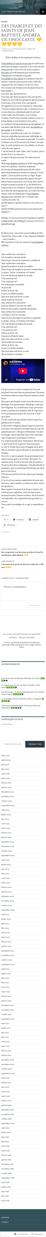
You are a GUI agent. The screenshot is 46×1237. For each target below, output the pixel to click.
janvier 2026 (6, 787)
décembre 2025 (7, 792)
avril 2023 (5, 933)
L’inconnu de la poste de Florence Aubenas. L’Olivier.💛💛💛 (22, 564)
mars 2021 (5, 1046)
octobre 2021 (6, 1014)
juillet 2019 (5, 1132)
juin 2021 (5, 1033)
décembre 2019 (7, 1110)
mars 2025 (5, 828)
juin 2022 (5, 978)
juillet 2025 (6, 815)
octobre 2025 (6, 801)
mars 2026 (5, 778)
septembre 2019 (7, 1123)
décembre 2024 (7, 842)
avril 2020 (5, 1092)
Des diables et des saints (12, 78)
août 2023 (5, 914)
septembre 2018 (7, 1178)
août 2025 (5, 810)
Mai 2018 (5, 1196)
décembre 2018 (7, 1164)
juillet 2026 (6, 760)
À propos (5, 1218)
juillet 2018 (5, 1187)
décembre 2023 (7, 896)
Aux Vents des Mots (13, 11)
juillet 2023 (6, 919)
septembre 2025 (8, 805)
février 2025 (6, 833)
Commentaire (34, 605)
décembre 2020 (7, 1060)
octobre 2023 (6, 905)
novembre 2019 (7, 1114)
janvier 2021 (6, 1055)
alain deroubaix (18, 49)
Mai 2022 (5, 983)
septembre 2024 (8, 855)
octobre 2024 (6, 851)
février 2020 (6, 1101)
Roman (4, 22)
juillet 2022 (6, 973)
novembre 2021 (7, 1010)
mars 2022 (5, 992)
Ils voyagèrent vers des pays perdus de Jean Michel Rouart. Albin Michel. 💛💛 (22, 552)
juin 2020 (5, 1087)
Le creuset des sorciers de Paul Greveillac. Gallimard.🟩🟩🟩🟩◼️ (21, 686)
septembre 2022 (8, 964)
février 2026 (6, 783)
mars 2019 (5, 1151)
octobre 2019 (6, 1119)
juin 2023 (5, 924)
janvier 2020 (6, 1105)
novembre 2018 (7, 1169)
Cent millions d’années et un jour (16, 63)
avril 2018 (5, 1201)
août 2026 (5, 755)
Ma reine (5, 72)
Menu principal (43, 12)
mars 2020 (5, 1096)
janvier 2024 (6, 892)
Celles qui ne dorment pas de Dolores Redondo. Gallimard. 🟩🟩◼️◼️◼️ (21, 707)
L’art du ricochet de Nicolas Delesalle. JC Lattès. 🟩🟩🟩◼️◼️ (23, 679)
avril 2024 (5, 878)
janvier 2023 (6, 946)
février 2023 (6, 942)
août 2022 (5, 969)
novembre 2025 (7, 796)
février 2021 (6, 1051)
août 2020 (5, 1078)
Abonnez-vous (35, 744)
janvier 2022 (6, 1001)
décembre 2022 (7, 951)
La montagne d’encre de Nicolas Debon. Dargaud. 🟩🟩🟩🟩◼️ (22, 700)
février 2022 (6, 996)
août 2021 (5, 1023)
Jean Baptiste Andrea (15, 163)
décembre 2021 (7, 1005)
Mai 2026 (5, 769)
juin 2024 (5, 869)
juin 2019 (5, 1137)
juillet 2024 (6, 864)
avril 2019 (5, 1146)
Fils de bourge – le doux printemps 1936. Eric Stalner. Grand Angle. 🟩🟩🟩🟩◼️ (23, 693)
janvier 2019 (6, 1160)
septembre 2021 (7, 1019)
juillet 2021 (5, 1028)
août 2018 (5, 1182)
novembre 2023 (7, 901)
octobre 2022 (6, 960)
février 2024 (6, 887)
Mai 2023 (5, 928)
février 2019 (6, 1155)
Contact (5, 1222)
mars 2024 (5, 883)
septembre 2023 (8, 910)
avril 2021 (5, 1042)
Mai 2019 (5, 1141)
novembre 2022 (7, 955)
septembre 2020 (8, 1073)
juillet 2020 (6, 1082)
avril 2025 (5, 824)
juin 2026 (5, 765)
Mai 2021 (5, 1037)
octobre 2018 (6, 1173)
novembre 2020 (7, 1064)
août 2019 (5, 1128)
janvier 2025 (6, 837)
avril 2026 (5, 774)
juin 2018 (5, 1191)
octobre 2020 (6, 1069)
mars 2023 (5, 937)
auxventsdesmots (10, 664)
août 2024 (5, 860)
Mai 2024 (5, 874)
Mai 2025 (5, 819)
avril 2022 (5, 987)
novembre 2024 (7, 846)
